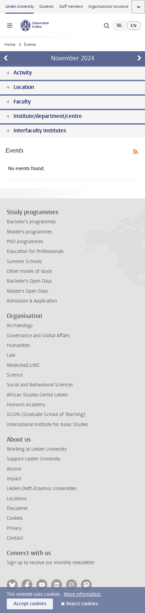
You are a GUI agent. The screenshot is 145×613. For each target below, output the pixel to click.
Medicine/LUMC (23, 365)
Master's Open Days (27, 291)
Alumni (14, 469)
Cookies (15, 518)
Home (9, 44)
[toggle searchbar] (107, 26)
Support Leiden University (33, 459)
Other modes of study (29, 271)
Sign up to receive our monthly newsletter (50, 562)
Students (46, 6)
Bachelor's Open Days (29, 281)
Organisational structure (108, 6)
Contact (15, 538)
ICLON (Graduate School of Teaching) (46, 414)
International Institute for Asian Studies (47, 424)
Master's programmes (29, 232)
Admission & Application (32, 301)
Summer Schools (24, 261)
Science (15, 375)
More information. (83, 594)
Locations (17, 498)
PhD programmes (25, 241)
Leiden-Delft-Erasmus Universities (41, 488)
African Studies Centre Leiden (37, 395)
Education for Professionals (35, 251)
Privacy (14, 528)
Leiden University (19, 6)
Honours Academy (26, 404)
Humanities (18, 345)
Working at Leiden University (37, 449)
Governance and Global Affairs (38, 335)
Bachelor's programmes (31, 222)
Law (11, 355)
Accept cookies (29, 604)
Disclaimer (17, 508)
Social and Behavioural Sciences (40, 385)
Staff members (71, 6)
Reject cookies (82, 604)
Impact (14, 479)
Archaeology (20, 325)
